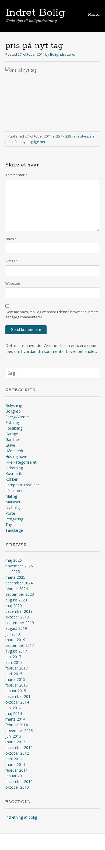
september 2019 (19, 622)
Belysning (13, 405)
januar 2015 (15, 690)
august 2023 (16, 600)
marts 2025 (15, 577)
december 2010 (19, 781)
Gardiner (12, 439)
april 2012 (13, 758)
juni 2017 (13, 656)
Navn (11, 238)
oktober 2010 (17, 787)
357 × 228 (63, 136)
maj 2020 (13, 605)
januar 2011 (15, 775)
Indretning (14, 467)
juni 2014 (13, 707)
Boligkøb (13, 411)
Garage (11, 433)
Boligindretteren (63, 54)
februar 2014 (16, 724)
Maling (11, 496)
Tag (8, 524)
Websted (12, 283)
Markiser (12, 501)
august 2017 (16, 651)
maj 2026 (13, 560)
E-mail (11, 261)
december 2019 (19, 611)
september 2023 (19, 594)
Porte (10, 513)
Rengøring (14, 518)
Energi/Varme (17, 416)
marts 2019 (15, 639)
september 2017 (19, 645)
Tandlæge (14, 530)
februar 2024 (16, 588)
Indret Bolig (35, 12)
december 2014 (19, 696)
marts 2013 (15, 741)
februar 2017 (16, 668)
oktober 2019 (17, 617)
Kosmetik (13, 473)
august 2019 (16, 628)
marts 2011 (15, 764)
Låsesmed (14, 490)
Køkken (11, 479)
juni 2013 (13, 736)
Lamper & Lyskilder (22, 484)
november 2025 (19, 565)
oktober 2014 (17, 702)
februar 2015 (16, 685)
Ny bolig (12, 507)
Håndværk (14, 450)
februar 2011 (16, 770)
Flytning (12, 422)
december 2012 (19, 747)
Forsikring (13, 428)
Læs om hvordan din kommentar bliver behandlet (50, 351)
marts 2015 (15, 679)
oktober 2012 (17, 753)
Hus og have (16, 456)
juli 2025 (12, 571)
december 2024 (19, 582)
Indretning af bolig (21, 817)
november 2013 (19, 730)
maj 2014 (13, 713)
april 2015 (13, 673)
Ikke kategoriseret (21, 462)
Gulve (10, 445)
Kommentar (16, 174)
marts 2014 (15, 719)
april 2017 (13, 662)
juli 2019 (12, 634)
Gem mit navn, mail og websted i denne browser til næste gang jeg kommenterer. (52, 314)
